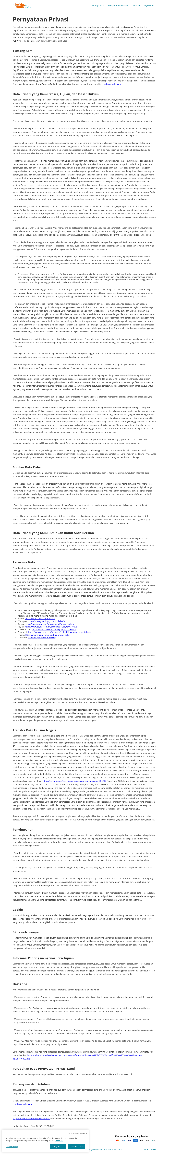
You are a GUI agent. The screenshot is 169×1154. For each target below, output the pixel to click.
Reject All (57, 1147)
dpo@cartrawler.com (111, 84)
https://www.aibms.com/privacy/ (40, 618)
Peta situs (118, 1149)
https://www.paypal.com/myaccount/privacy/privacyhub (51, 626)
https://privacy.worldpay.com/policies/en (47, 621)
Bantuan (136, 5)
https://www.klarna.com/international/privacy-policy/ (49, 624)
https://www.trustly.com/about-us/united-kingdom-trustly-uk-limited (60, 632)
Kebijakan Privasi (95, 1149)
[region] (45, 1141)
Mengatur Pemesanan (118, 5)
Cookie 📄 (59, 1140)
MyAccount (149, 5)
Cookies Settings (12, 1147)
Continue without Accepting (77, 1133)
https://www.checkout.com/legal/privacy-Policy (54, 629)
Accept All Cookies (76, 1147)
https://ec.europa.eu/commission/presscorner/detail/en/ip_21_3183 (74, 781)
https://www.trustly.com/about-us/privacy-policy (47, 635)
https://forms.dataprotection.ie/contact (31, 1118)
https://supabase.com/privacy (42, 637)
